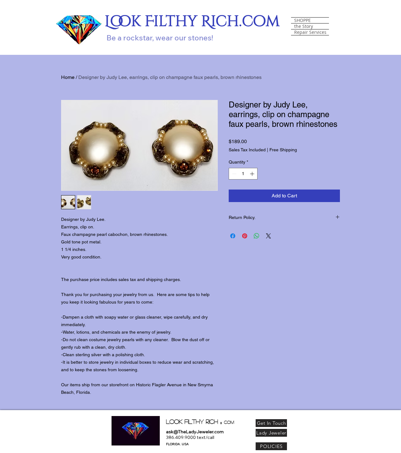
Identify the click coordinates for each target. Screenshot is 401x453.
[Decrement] (233, 173)
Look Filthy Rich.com (192, 21)
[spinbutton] (243, 173)
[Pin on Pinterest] (244, 236)
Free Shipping (283, 149)
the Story (303, 26)
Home (68, 77)
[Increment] (253, 173)
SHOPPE (302, 20)
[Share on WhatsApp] (256, 236)
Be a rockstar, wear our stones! (160, 37)
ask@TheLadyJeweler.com (195, 432)
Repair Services (310, 32)
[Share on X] (268, 236)
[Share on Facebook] (233, 236)
